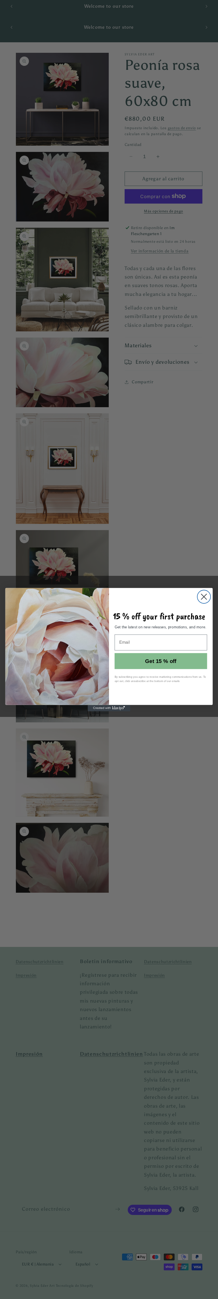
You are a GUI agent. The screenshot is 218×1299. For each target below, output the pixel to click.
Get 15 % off (161, 661)
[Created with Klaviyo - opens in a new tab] (109, 708)
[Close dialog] (204, 596)
